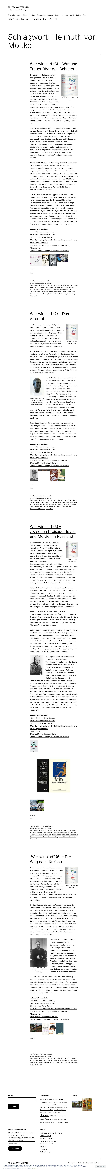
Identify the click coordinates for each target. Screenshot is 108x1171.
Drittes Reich (58, 287)
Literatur (56, 291)
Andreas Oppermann (18, 7)
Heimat (59, 1109)
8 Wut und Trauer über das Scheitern (44, 463)
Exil (61, 1105)
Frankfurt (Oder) (45, 1107)
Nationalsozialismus (65, 291)
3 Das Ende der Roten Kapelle (41, 237)
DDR (60, 1102)
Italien (41, 1112)
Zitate (45, 19)
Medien (65, 15)
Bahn (57, 1099)
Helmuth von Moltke (58, 289)
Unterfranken (51, 1122)
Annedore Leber (52, 285)
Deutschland (49, 287)
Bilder (25, 15)
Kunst (56, 1112)
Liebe (59, 1112)
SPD (59, 1119)
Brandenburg (45, 1102)
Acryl (19, 15)
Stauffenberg (62, 294)
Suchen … (11, 1095)
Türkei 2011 (42, 1122)
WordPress (96, 1163)
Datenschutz (36, 19)
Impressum (25, 19)
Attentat (60, 285)
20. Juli (44, 285)
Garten (61, 1107)
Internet (50, 15)
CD (57, 1102)
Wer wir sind (70, 294)
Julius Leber (39, 291)
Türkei (65, 1119)
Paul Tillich (70, 834)
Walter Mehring (13, 19)
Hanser (55, 1109)
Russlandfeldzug (53, 837)
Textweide (43, 1146)
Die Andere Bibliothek (45, 1105)
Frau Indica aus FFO (46, 1138)
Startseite (11, 15)
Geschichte (41, 15)
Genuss (66, 1107)
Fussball (52, 1107)
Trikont (61, 1119)
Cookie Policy (34, 1168)
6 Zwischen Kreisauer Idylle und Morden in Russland (49, 245)
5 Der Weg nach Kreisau (39, 243)
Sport (85, 15)
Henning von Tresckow (55, 504)
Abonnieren (14, 1148)
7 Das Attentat (35, 248)
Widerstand (33, 296)
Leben (57, 15)
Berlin (60, 1099)
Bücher (32, 15)
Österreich (65, 1122)
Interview (63, 1109)
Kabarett (46, 1112)
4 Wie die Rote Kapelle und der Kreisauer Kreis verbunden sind (53, 240)
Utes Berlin (43, 1149)
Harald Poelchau (46, 289)
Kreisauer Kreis (48, 291)
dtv (63, 287)
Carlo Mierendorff (68, 285)
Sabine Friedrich (53, 294)
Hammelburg (49, 1110)
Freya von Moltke (35, 289)
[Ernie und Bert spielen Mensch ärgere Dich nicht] (87, 1104)
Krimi (53, 1112)
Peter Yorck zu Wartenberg (47, 506)
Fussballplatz (57, 1107)
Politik (78, 15)
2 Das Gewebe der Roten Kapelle (42, 235)
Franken (64, 1105)
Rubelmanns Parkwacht (48, 1141)
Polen (64, 1115)
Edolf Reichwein (69, 287)
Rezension (42, 1119)
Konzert (49, 1112)
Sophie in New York (46, 1144)
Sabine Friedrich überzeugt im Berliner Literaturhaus (49, 251)
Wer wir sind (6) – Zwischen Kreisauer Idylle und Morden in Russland (53, 531)
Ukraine (46, 1122)
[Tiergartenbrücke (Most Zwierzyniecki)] (77, 1104)
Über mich (53, 19)
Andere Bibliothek (49, 1099)
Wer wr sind (41, 509)
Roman (45, 294)
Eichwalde (56, 1105)
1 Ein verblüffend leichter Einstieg (42, 232)
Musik (72, 15)
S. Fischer (54, 1119)
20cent (42, 1099)
